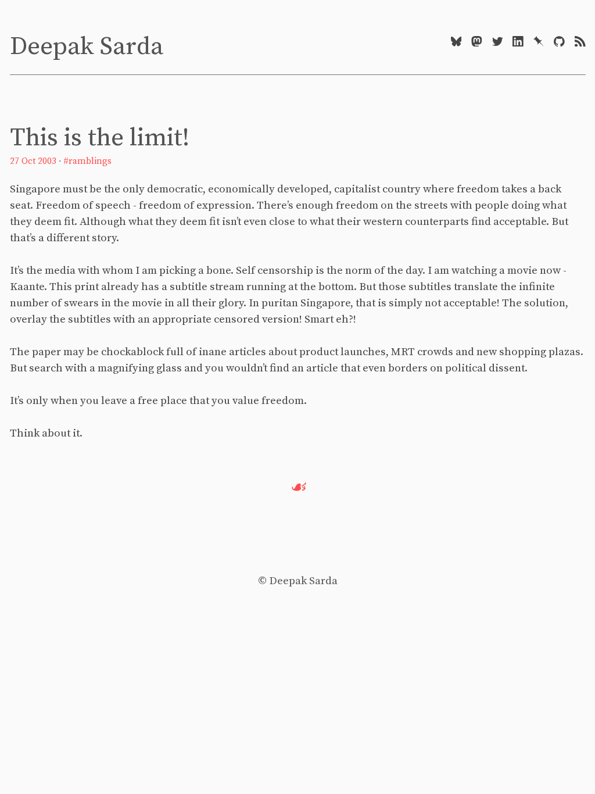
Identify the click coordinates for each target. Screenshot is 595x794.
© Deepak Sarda (298, 581)
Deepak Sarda (86, 47)
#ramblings (87, 161)
